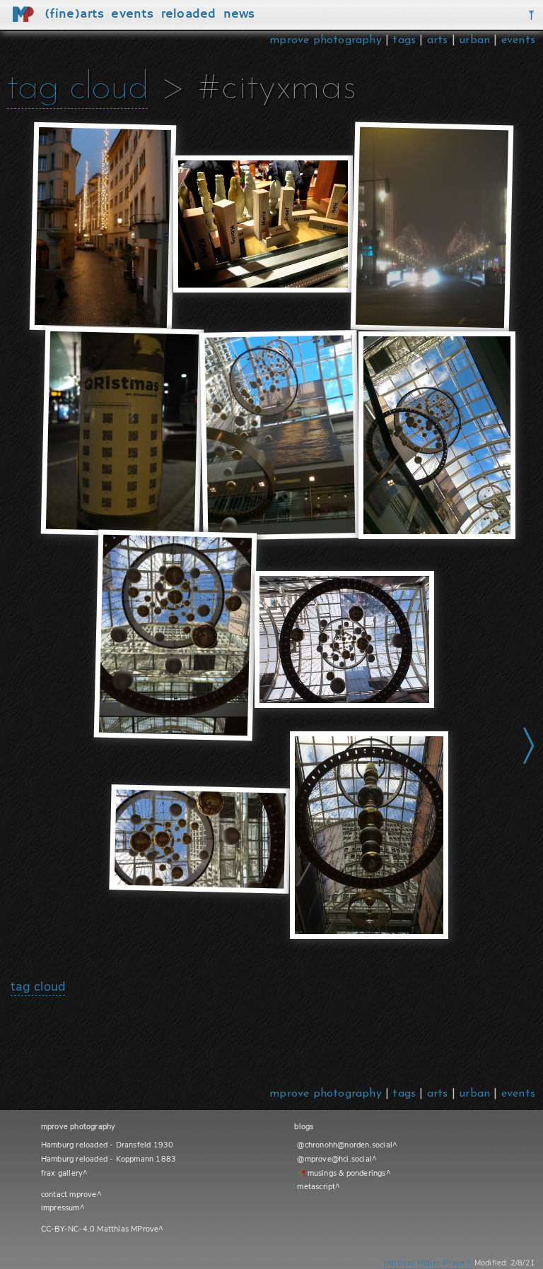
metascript (316, 1186)
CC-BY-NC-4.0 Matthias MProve (100, 1229)
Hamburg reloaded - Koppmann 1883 (108, 1159)
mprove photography (327, 40)
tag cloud (77, 88)
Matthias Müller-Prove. (425, 1263)
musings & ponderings (347, 1173)
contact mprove (69, 1194)
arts (437, 40)
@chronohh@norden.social (344, 1145)
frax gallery (62, 1173)
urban (474, 40)
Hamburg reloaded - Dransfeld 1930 (107, 1145)
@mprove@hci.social (334, 1159)
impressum (60, 1208)
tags (404, 40)
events (518, 40)
